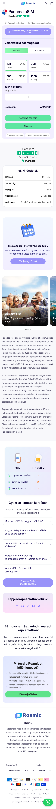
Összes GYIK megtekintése (28, 582)
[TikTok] (28, 606)
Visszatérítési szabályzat (19, 794)
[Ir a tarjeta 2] (28, 329)
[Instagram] (22, 606)
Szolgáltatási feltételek (40, 794)
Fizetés (28, 126)
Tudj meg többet (28, 261)
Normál (16, 50)
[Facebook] (39, 606)
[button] (4, 4)
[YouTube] (17, 606)
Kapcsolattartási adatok (40, 790)
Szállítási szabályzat (22, 798)
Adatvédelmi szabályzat (19, 790)
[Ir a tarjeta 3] (30, 329)
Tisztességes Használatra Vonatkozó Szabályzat (29, 802)
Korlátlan (39, 50)
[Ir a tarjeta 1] (26, 329)
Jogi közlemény (38, 798)
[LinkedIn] (33, 606)
